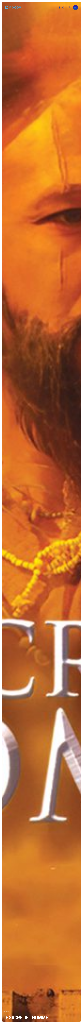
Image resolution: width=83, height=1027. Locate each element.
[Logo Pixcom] (13, 7)
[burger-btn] (75, 7)
